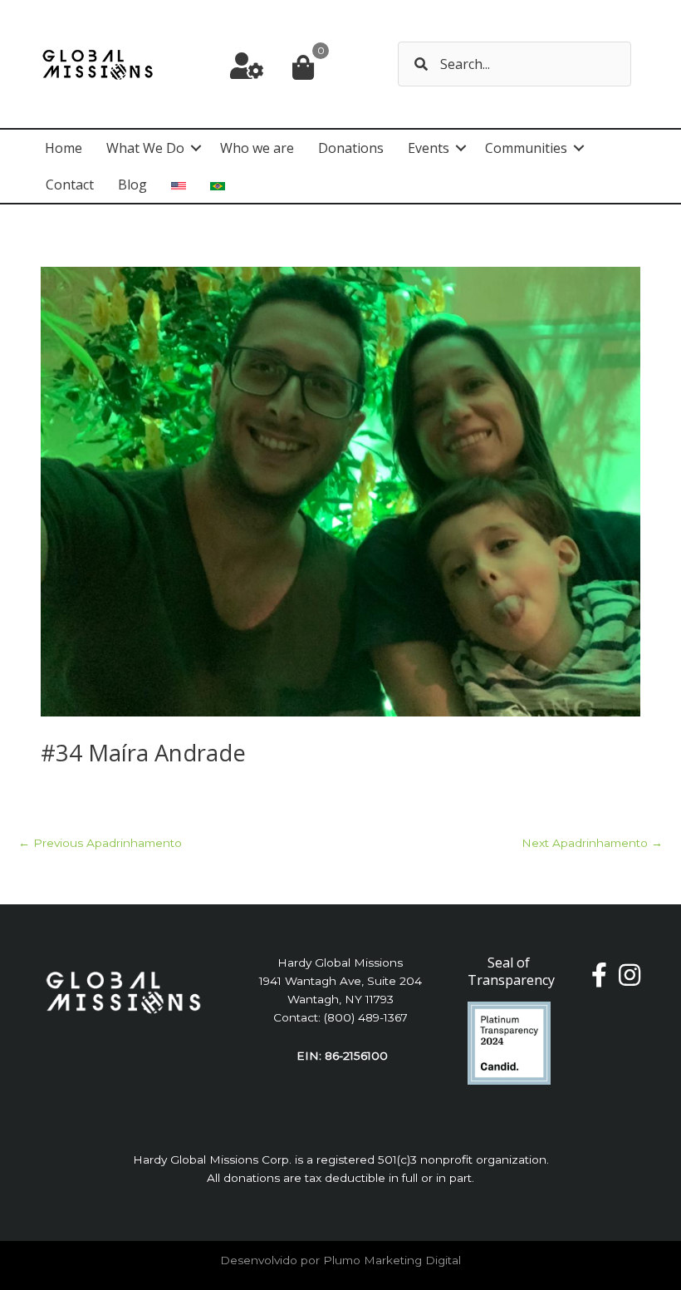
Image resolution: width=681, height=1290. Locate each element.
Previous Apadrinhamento (100, 842)
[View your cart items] (303, 68)
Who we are (257, 148)
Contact (70, 184)
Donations (351, 148)
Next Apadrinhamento (592, 842)
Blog (132, 184)
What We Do (145, 148)
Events (428, 148)
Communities (526, 148)
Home (63, 148)
